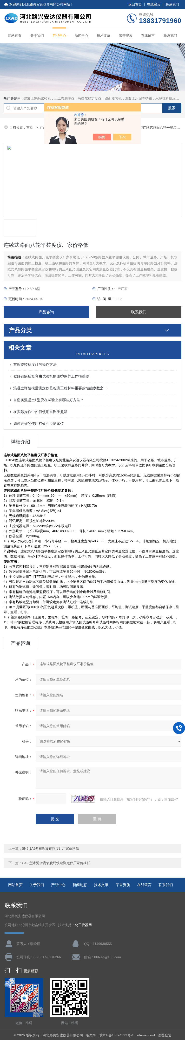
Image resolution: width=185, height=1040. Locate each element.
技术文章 (103, 35)
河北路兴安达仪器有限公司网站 (46, 4)
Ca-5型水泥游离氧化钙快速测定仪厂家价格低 (56, 863)
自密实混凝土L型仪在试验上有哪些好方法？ (48, 400)
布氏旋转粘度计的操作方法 (35, 364)
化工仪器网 (83, 925)
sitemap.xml (146, 1035)
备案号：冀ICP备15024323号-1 (110, 1035)
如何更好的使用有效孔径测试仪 (38, 423)
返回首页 (135, 4)
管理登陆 (164, 1035)
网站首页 (14, 35)
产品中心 (59, 35)
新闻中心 (81, 35)
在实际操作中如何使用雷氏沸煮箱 (40, 412)
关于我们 (37, 35)
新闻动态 (80, 885)
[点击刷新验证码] (83, 799)
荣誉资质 (125, 35)
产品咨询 (46, 312)
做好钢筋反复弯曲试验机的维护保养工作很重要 (51, 376)
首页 (30, 127)
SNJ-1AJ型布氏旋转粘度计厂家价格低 (50, 848)
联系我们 (172, 4)
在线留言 (153, 4)
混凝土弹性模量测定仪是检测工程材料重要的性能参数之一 (60, 388)
